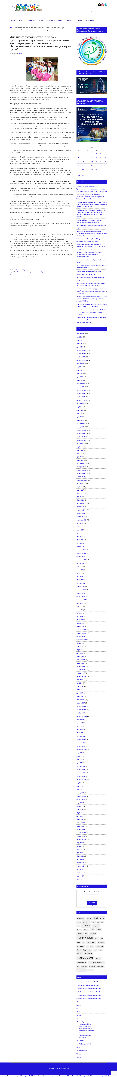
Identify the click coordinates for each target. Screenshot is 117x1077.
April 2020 (79, 576)
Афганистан (80, 946)
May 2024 (79, 413)
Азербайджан (100, 942)
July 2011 (79, 873)
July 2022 (79, 487)
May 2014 (79, 789)
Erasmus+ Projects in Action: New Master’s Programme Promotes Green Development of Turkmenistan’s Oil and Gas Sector (90, 197)
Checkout (79, 1012)
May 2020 (79, 573)
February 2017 (80, 700)
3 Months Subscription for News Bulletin (88, 988)
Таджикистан (88, 953)
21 (87, 165)
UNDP (78, 942)
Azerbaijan (89, 918)
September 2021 (81, 520)
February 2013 (80, 823)
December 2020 (81, 550)
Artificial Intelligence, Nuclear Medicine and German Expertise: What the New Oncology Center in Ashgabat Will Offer (91, 299)
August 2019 (80, 603)
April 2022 (79, 497)
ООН (95, 950)
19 (78, 165)
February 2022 (80, 503)
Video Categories (81, 1050)
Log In (78, 1018)
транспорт (100, 966)
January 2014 (80, 793)
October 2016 (80, 713)
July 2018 (79, 643)
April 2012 (79, 853)
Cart (77, 1008)
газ (78, 966)
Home (11, 28)
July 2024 (79, 407)
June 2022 (79, 490)
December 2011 (81, 866)
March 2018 (80, 656)
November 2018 (81, 633)
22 (92, 165)
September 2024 (81, 400)
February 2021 (80, 543)
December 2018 (81, 630)
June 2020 (79, 570)
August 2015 (80, 753)
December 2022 (81, 470)
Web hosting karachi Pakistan (86, 1076)
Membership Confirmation (87, 1031)
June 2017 (79, 686)
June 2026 (79, 340)
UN (102, 938)
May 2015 (79, 759)
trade (86, 933)
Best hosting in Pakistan (103, 1076)
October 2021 (80, 517)
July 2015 (79, 756)
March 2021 (80, 540)
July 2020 (79, 566)
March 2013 (80, 819)
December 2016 (81, 706)
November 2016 (81, 709)
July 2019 (79, 606)
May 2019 (79, 613)
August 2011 (80, 869)
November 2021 (81, 513)
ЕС (87, 946)
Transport (93, 933)
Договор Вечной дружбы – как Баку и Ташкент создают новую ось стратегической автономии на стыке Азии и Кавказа (91, 205)
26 (78, 169)
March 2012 (80, 856)
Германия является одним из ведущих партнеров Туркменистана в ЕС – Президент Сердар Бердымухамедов (90, 247)
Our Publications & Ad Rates (84, 1044)
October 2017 (80, 673)
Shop (78, 1047)
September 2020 (81, 560)
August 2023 (80, 443)
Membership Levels (85, 1035)
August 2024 (80, 403)
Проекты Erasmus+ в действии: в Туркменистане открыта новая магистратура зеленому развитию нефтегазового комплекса (91, 189)
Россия (79, 953)
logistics (79, 929)
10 (100, 158)
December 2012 (81, 829)
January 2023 (80, 467)
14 (87, 161)
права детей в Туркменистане (60, 272)
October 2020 (80, 556)
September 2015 (81, 749)
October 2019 (80, 596)
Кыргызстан (87, 950)
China (79, 922)
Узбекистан (81, 963)
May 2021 (79, 533)
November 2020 (81, 553)
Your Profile (82, 1037)
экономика (81, 970)
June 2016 (79, 723)
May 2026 (79, 343)
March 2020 (80, 580)
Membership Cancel (85, 1026)
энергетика (90, 970)
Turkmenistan (85, 937)
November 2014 (81, 773)
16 (96, 161)
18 (105, 161)
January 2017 (80, 703)
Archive (78, 1005)
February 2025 (80, 383)
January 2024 (80, 427)
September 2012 (81, 839)
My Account (80, 1041)
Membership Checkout (86, 1028)
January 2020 (80, 586)
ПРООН (100, 950)
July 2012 (79, 846)
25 (105, 165)
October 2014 (80, 776)
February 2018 (80, 660)
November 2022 (81, 473)
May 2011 (79, 879)
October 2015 (80, 746)
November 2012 (81, 833)
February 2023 (80, 463)
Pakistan (86, 929)
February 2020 (80, 583)
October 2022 (80, 477)
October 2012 (80, 836)
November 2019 (81, 593)
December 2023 (81, 430)
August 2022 (80, 483)
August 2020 (80, 563)
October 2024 (80, 397)
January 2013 (80, 826)
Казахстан (100, 946)
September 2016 (81, 716)
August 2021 (80, 523)
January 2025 (80, 387)
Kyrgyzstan (96, 926)
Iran (78, 926)
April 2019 (79, 616)
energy (93, 922)
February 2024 (80, 423)
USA (84, 942)
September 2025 (81, 360)
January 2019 (80, 626)
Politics (93, 929)
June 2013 (79, 809)
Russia (99, 930)
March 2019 (80, 620)
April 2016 (79, 729)
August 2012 (80, 843)
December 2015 (81, 739)
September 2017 (81, 676)
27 (83, 169)
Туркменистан (14, 274)
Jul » (82, 176)
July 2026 (79, 337)
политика (92, 966)
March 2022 (80, 500)
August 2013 (80, 803)
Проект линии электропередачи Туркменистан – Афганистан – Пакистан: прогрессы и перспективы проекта (91, 320)
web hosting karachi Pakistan (27, 1076)
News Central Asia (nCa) (26, 7)
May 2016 (79, 726)
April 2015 (79, 763)
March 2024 (80, 420)
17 (100, 161)
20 (83, 165)
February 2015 (80, 766)
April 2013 (79, 816)
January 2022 (80, 507)
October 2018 (80, 636)
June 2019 (79, 610)
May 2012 (79, 849)
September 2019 (81, 600)
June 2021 (79, 530)
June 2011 (79, 876)
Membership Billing (85, 1024)
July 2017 (79, 683)
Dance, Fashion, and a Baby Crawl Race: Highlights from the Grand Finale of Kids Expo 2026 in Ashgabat (91, 312)
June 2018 (79, 646)
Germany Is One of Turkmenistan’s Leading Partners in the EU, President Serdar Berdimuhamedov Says (89, 254)
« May (78, 176)
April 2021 (79, 536)
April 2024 (79, 417)
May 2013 (79, 813)
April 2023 (79, 457)
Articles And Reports (21, 270)
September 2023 (81, 440)
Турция (98, 958)
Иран (91, 946)
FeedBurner (95, 906)
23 (96, 165)
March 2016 (80, 733)
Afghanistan (80, 918)
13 (83, 161)
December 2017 (81, 666)
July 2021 (79, 526)
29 (92, 169)
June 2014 (79, 786)
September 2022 (81, 480)
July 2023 (79, 447)
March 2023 (80, 460)
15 (92, 161)
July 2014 (79, 783)
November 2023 (81, 433)
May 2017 (79, 690)
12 (78, 161)
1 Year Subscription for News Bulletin (87, 982)
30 (96, 169)
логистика (84, 966)
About (78, 1002)
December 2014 (81, 769)
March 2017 (80, 696)
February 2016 (80, 736)
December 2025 (81, 350)
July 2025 (79, 367)
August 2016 (80, 719)
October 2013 (80, 799)
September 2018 (81, 640)
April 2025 (79, 377)
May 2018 (79, 650)
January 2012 (80, 863)
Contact (78, 1015)
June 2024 (79, 410)
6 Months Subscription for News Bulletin (88, 995)
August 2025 (80, 363)
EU (98, 922)
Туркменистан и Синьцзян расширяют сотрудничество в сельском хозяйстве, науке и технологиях (91, 233)
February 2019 (80, 623)
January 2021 (80, 546)
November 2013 (81, 796)
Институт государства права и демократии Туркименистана (34, 272)
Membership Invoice (85, 1033)
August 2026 (80, 334)
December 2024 (81, 390)
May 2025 (79, 373)
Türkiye (96, 938)
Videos (78, 1054)
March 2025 (80, 380)
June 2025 (79, 370)
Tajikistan (80, 933)
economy (86, 922)
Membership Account (82, 1022)
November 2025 (81, 353)
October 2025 (80, 357)
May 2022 (79, 493)
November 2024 (81, 393)
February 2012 (80, 859)
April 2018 (79, 653)
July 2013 (79, 806)
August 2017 (80, 680)
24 (100, 165)
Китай (79, 950)
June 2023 (79, 450)
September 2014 (81, 779)
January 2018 (80, 663)
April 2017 (79, 693)
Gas (102, 922)
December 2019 (81, 590)
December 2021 (81, 510)
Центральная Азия (96, 963)
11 (105, 158)
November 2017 (81, 670)
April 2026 (79, 347)
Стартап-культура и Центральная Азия (88, 271)
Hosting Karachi (53, 1076)
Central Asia (99, 918)
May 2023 (79, 453)
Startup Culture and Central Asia (85, 274)
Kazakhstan (86, 926)
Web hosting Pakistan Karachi (68, 1076)
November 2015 (81, 743)
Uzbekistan (91, 942)
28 (87, 169)
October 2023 (80, 437)
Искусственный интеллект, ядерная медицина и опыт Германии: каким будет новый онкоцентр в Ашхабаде (91, 291)
